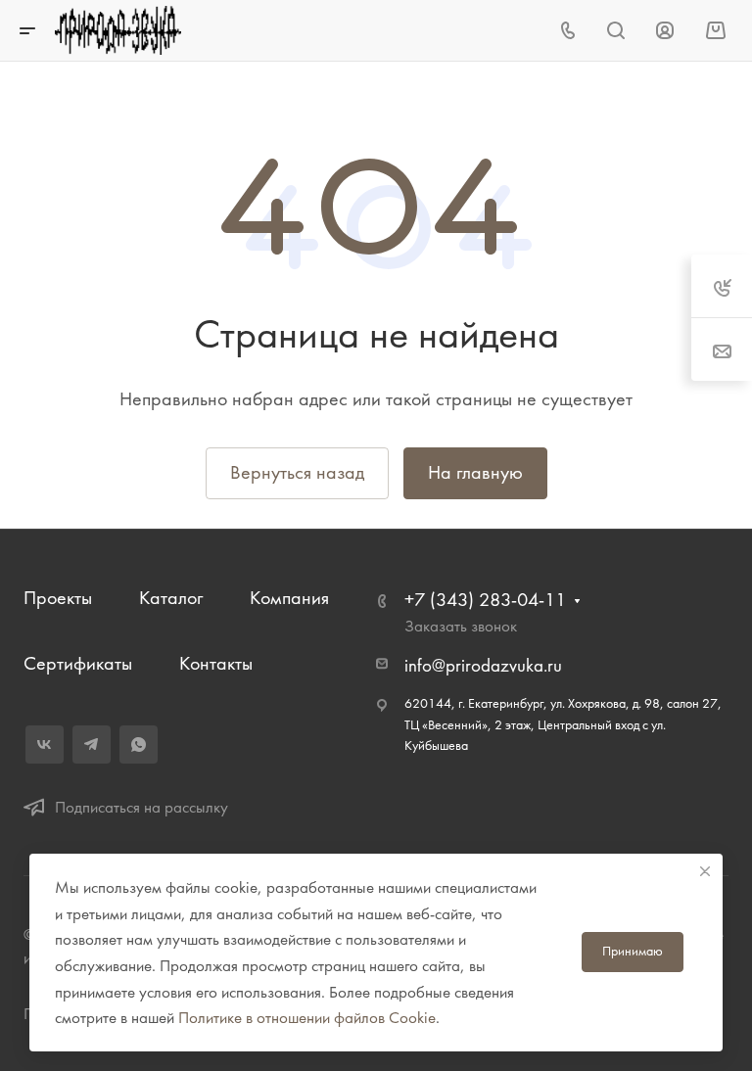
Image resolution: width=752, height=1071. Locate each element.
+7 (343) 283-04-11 (485, 599)
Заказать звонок (460, 625)
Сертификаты (78, 663)
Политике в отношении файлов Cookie (307, 1017)
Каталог (171, 597)
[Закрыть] (705, 871)
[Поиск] (615, 31)
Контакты (216, 663)
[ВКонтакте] (44, 744)
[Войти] (665, 31)
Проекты (58, 597)
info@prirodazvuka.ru (483, 665)
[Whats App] (138, 744)
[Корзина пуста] (715, 30)
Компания (289, 597)
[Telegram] (91, 744)
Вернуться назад (297, 472)
